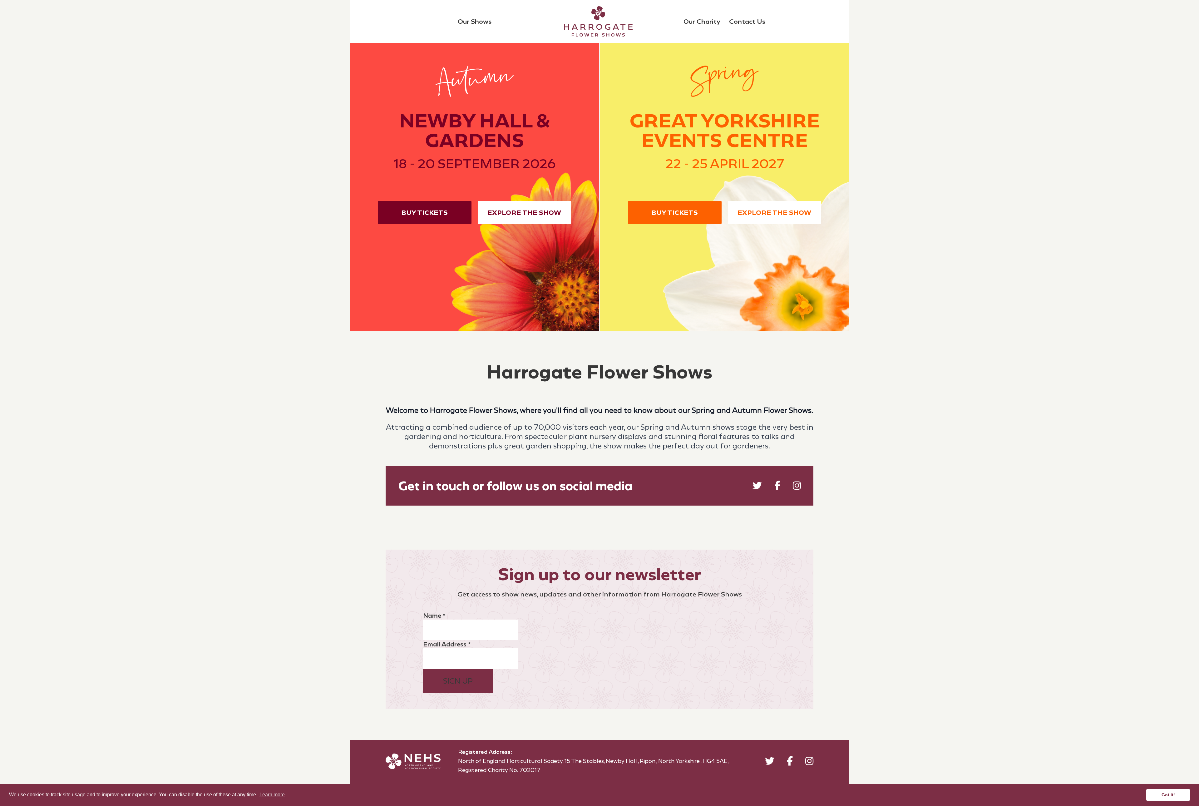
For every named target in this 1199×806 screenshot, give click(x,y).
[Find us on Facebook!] (777, 487)
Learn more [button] (272, 794)
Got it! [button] (1168, 794)
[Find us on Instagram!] (797, 487)
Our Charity (701, 21)
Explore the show (524, 212)
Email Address (447, 644)
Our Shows (474, 21)
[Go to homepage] (598, 21)
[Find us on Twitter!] (757, 487)
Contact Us (747, 21)
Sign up (458, 681)
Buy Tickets (424, 212)
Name (434, 615)
